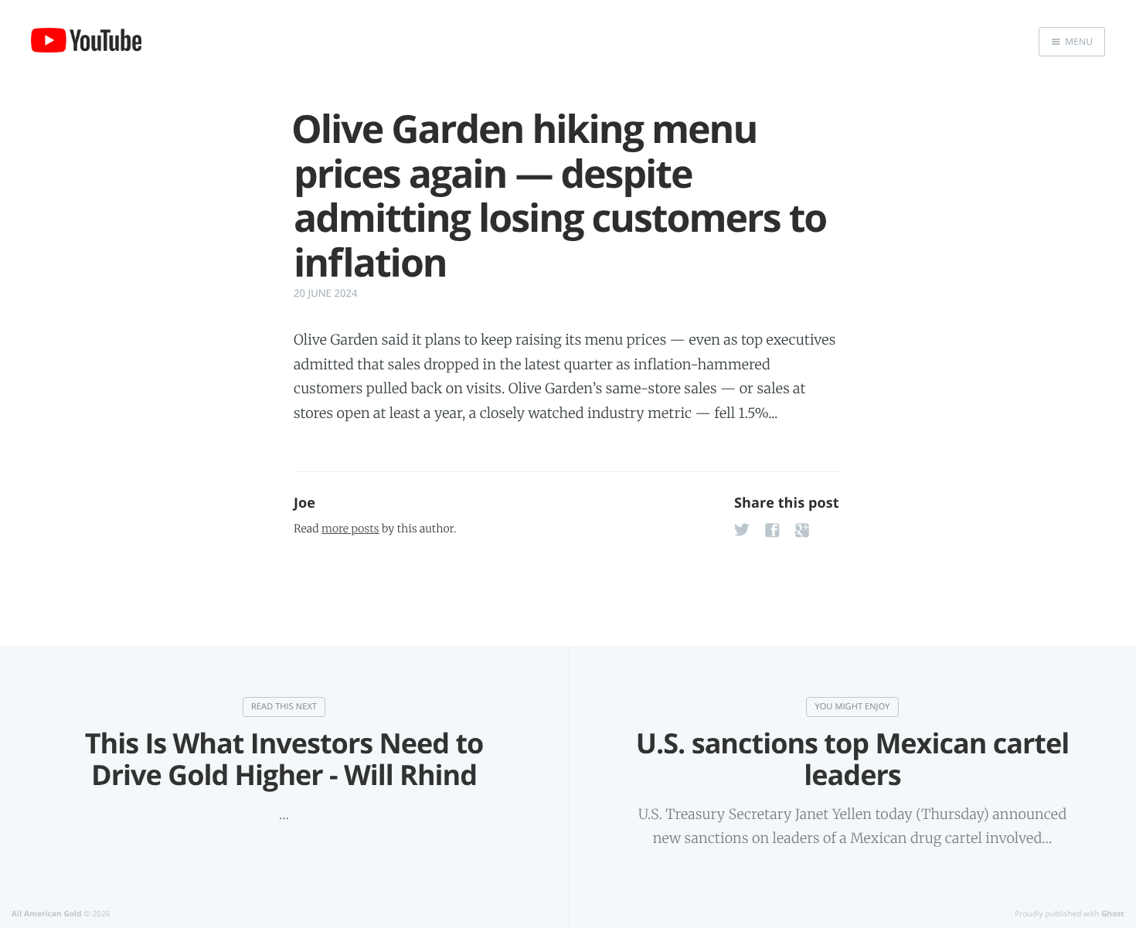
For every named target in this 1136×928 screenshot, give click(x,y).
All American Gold (47, 913)
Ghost (1112, 913)
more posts (350, 528)
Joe (304, 503)
